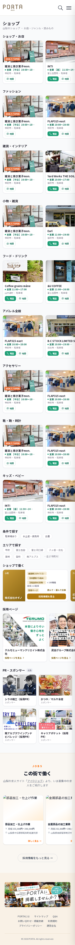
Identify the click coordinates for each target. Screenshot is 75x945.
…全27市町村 (51, 556)
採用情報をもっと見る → (37, 858)
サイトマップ (41, 916)
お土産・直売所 (31, 536)
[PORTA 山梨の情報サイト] (12, 8)
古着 (47, 536)
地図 (12, 78)
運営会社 (51, 925)
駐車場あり (11, 536)
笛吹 (18, 556)
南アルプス (32, 556)
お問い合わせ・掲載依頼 (30, 921)
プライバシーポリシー (30, 925)
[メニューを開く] (69, 8)
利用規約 (52, 921)
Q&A (55, 916)
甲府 (7, 550)
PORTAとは (24, 916)
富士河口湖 (37, 550)
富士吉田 (20, 550)
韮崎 (7, 556)
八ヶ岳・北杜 (56, 550)
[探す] (60, 8)
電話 (54, 78)
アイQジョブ (34, 781)
